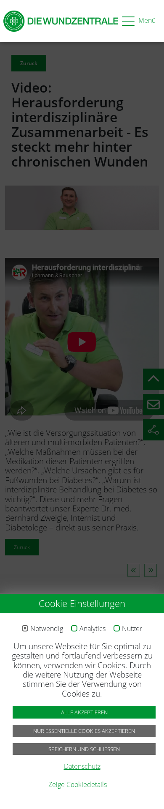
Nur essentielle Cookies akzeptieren (84, 731)
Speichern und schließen (84, 749)
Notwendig (46, 629)
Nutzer (132, 629)
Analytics (92, 629)
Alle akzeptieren (84, 712)
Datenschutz (82, 766)
